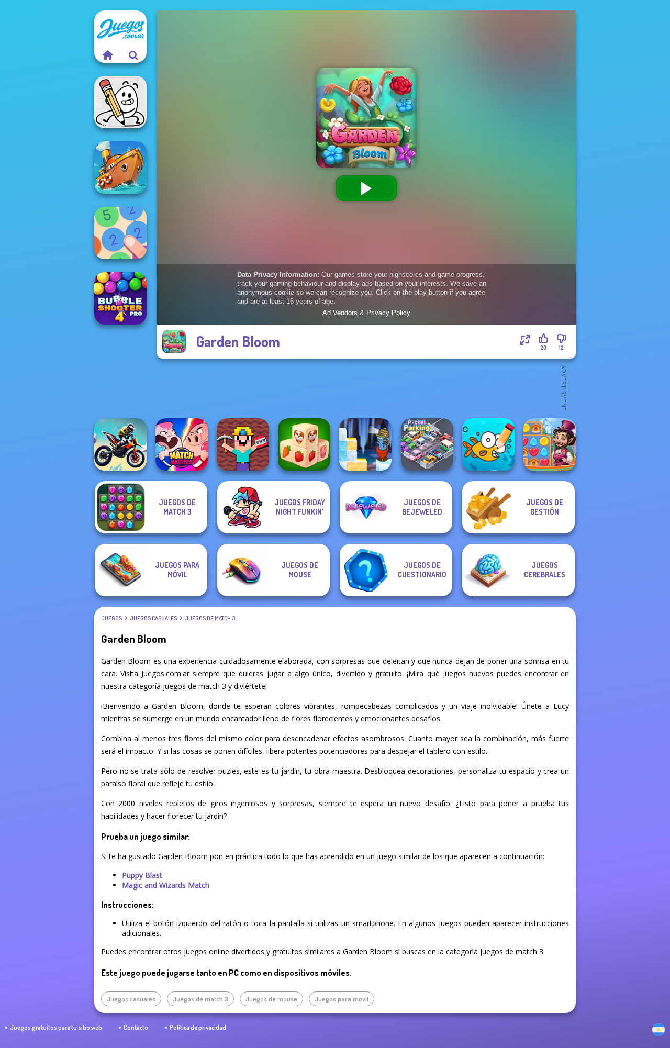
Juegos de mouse (271, 999)
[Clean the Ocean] (120, 167)
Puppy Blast (142, 875)
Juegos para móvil (341, 999)
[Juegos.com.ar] (107, 55)
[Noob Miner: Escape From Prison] (243, 444)
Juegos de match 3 (210, 618)
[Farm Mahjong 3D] (304, 444)
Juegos (111, 618)
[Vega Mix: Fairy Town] (549, 444)
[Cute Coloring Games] (488, 444)
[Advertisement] (366, 387)
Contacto (136, 1027)
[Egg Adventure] (120, 102)
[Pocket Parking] (427, 444)
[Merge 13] (120, 233)
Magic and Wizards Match (165, 885)
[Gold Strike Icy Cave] (365, 444)
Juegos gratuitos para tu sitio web (56, 1027)
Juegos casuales (153, 618)
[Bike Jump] (120, 444)
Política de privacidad (198, 1027)
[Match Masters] (181, 444)
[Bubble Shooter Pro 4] (120, 298)
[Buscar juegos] (133, 55)
